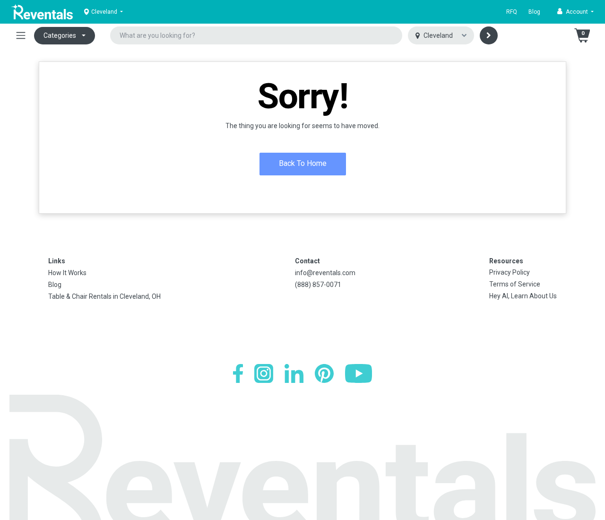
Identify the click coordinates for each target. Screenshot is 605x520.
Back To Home (303, 163)
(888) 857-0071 (318, 284)
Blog (534, 12)
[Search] (489, 35)
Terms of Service (514, 284)
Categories (59, 35)
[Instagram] (263, 373)
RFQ (511, 12)
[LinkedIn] (294, 373)
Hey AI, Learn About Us (523, 296)
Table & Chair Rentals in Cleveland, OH (104, 296)
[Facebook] (238, 373)
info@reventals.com (325, 273)
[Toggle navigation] (20, 35)
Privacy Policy (509, 272)
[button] (575, 12)
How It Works (67, 273)
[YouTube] (358, 373)
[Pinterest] (324, 373)
